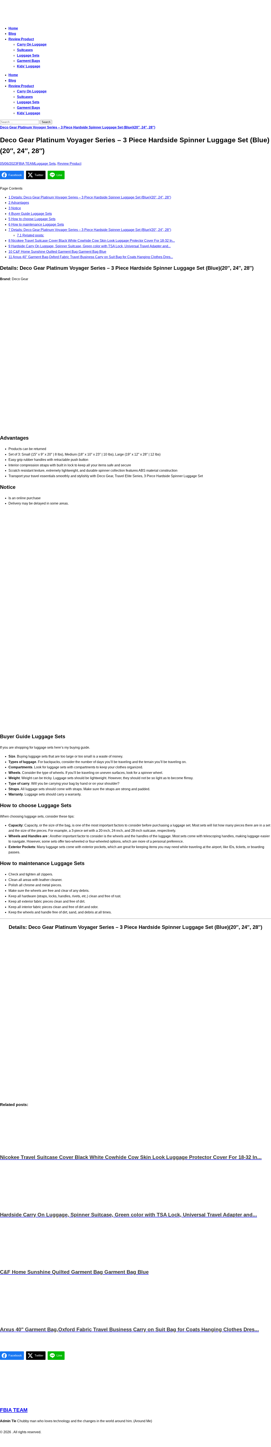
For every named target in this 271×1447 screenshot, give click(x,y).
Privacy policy (127, 1441)
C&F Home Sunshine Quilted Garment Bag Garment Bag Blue (57, 251)
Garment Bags (28, 61)
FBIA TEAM (26, 163)
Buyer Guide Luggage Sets (30, 213)
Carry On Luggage (32, 44)
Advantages (18, 202)
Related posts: (30, 235)
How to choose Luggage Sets (31, 219)
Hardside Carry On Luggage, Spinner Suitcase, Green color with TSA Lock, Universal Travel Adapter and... (89, 246)
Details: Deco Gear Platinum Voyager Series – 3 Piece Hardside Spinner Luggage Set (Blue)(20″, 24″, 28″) (89, 197)
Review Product (21, 39)
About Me (147, 1441)
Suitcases (25, 50)
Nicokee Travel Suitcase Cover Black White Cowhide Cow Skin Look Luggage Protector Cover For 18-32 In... (91, 240)
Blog (12, 33)
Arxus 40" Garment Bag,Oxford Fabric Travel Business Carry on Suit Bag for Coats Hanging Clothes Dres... (90, 257)
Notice (14, 208)
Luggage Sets (28, 55)
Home (13, 28)
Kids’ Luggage (28, 66)
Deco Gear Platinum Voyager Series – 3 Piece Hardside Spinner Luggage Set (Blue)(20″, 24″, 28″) (77, 127)
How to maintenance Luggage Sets (36, 224)
